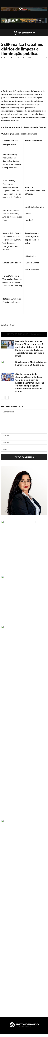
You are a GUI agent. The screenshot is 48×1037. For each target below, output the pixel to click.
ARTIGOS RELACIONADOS (17, 334)
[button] (44, 32)
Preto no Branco (10, 58)
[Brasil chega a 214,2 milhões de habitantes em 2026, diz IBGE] (7, 365)
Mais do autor (35, 334)
